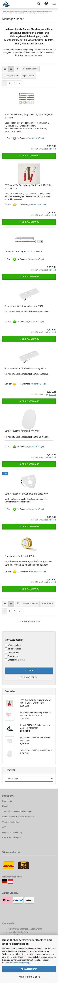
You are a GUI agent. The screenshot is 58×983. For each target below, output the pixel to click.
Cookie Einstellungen (11, 837)
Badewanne (13, 656)
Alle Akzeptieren (29, 969)
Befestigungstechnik (17, 660)
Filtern (29, 670)
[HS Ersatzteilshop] (5, 4)
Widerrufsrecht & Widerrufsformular (18, 816)
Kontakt (5, 806)
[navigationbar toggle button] (54, 4)
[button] (5, 69)
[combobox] (30, 69)
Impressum (7, 801)
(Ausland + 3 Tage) (36, 138)
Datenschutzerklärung (19, 963)
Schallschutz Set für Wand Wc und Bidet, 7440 (27, 494)
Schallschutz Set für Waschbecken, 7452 (24, 306)
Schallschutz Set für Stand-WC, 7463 (22, 431)
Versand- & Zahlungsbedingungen (17, 811)
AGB (4, 827)
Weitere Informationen (29, 977)
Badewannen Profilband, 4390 (19, 556)
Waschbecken (14, 645)
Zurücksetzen (29, 677)
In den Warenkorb (29, 156)
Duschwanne (13, 652)
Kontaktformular (35, 55)
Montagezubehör (14, 640)
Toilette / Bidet (14, 649)
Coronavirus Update (10, 822)
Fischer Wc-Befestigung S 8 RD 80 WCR (23, 251)
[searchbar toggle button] (39, 4)
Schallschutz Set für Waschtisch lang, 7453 (25, 368)
